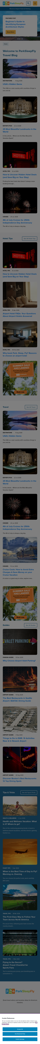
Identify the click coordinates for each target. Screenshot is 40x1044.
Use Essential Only (20, 1033)
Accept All (20, 1029)
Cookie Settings (20, 1039)
